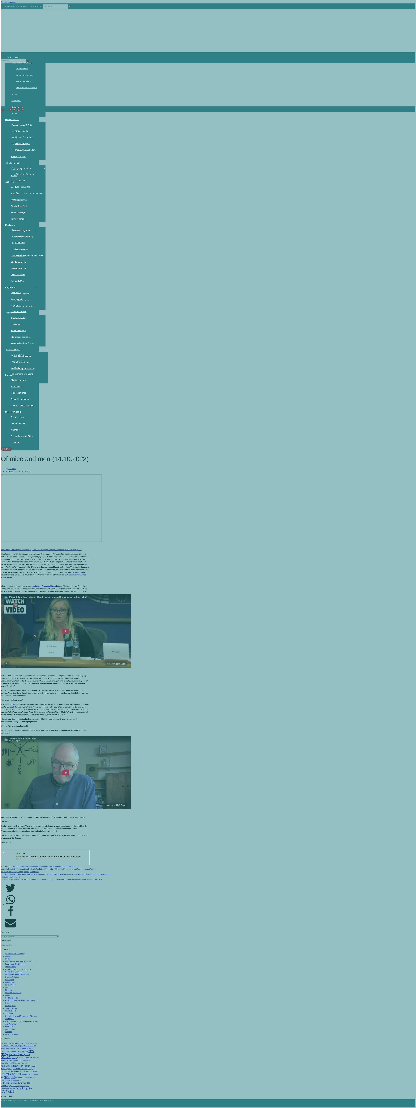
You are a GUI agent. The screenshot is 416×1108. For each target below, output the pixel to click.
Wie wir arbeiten (22, 143)
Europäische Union (20, 362)
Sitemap (15, 442)
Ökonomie (20, 243)
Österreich (16, 293)
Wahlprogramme (18, 262)
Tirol (13, 337)
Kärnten (14, 305)
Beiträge (15, 193)
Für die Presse (18, 206)
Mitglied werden (18, 380)
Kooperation (16, 169)
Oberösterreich (18, 318)
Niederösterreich (18, 312)
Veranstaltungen (18, 212)
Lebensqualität (22, 249)
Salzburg (15, 324)
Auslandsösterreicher (21, 356)
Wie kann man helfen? (25, 150)
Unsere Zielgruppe (24, 137)
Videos (14, 200)
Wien (13, 349)
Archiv (14, 175)
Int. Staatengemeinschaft (22, 368)
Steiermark (16, 330)
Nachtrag (15, 430)
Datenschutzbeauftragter (22, 405)
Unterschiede (21, 131)
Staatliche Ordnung (24, 236)
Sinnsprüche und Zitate (22, 436)
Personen (15, 163)
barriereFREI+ (17, 281)
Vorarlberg (16, 343)
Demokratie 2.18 (18, 268)
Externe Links (17, 417)
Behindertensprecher (21, 399)
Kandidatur (16, 386)
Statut (13, 156)
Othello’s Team (18, 275)
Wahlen (14, 187)
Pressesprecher (18, 393)
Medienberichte (18, 423)
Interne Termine (18, 219)
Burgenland (16, 299)
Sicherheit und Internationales (27, 255)
